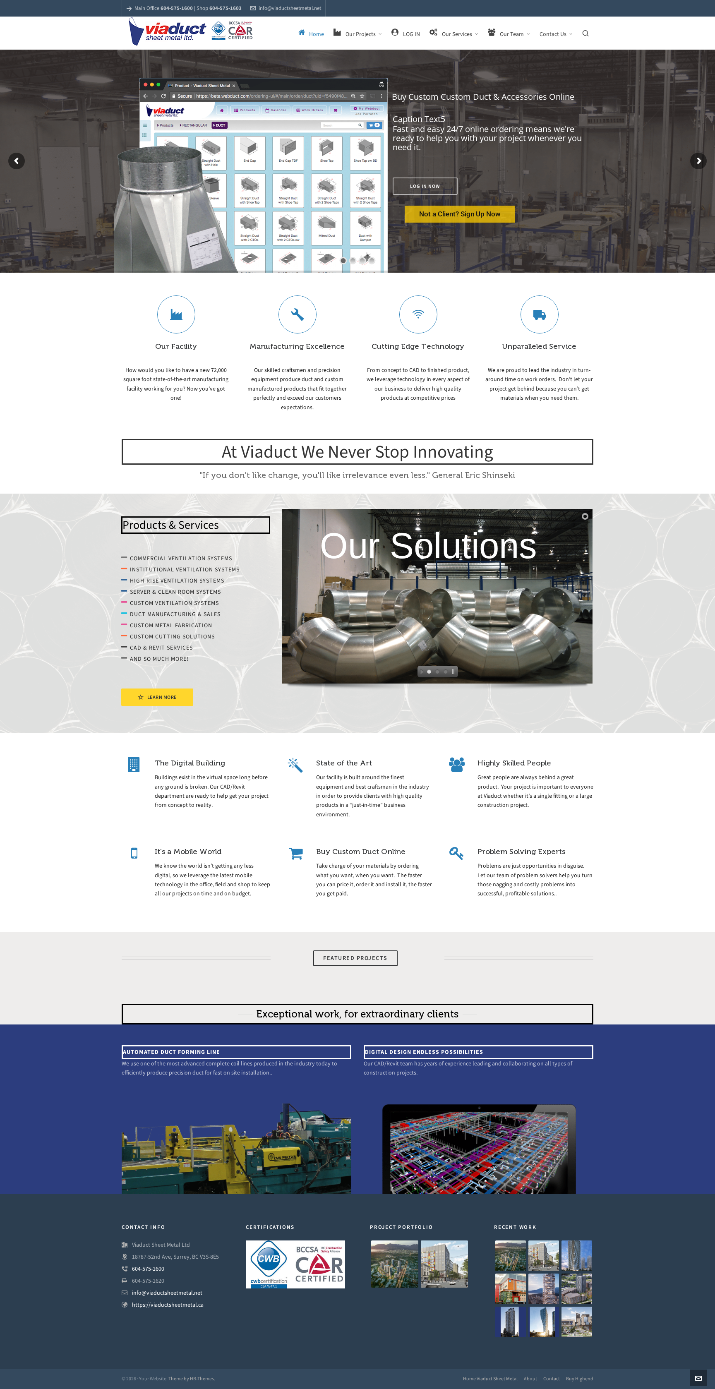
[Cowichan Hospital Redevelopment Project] (576, 1322)
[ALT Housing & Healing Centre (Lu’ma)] (444, 1264)
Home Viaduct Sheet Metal (490, 1378)
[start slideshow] (420, 672)
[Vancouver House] (543, 1322)
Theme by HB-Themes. (191, 1378)
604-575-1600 (148, 1269)
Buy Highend (579, 1378)
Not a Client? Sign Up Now (460, 214)
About (530, 1378)
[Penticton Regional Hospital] (510, 1289)
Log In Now (425, 186)
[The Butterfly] (543, 1289)
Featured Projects (355, 958)
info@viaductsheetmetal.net (290, 8)
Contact (551, 1378)
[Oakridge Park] (394, 1264)
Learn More (162, 697)
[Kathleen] (510, 1322)
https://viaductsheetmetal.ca (168, 1305)
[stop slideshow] (455, 672)
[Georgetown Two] (576, 1255)
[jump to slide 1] (429, 672)
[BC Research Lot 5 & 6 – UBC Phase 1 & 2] (576, 1289)
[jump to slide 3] (445, 672)
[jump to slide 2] (437, 672)
